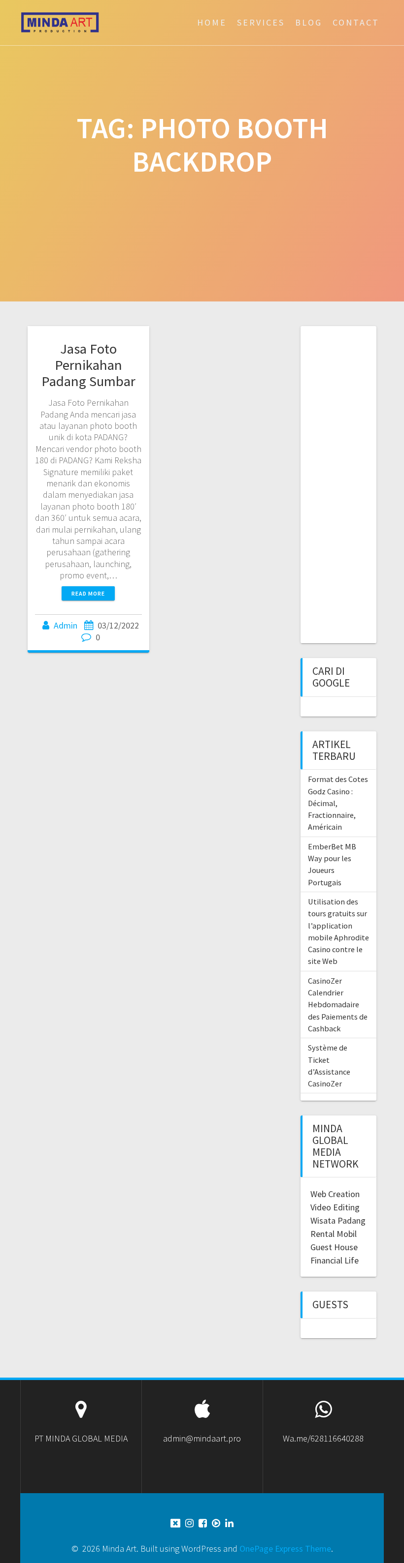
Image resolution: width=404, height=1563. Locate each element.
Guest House (334, 1247)
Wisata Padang (338, 1220)
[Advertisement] (357, 483)
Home (212, 22)
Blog (308, 22)
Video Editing (335, 1207)
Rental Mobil (333, 1233)
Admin (65, 625)
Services (261, 22)
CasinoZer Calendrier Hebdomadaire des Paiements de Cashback (338, 1004)
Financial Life (334, 1260)
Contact (356, 22)
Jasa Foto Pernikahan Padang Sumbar (88, 365)
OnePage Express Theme (285, 1548)
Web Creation (335, 1194)
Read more (88, 593)
